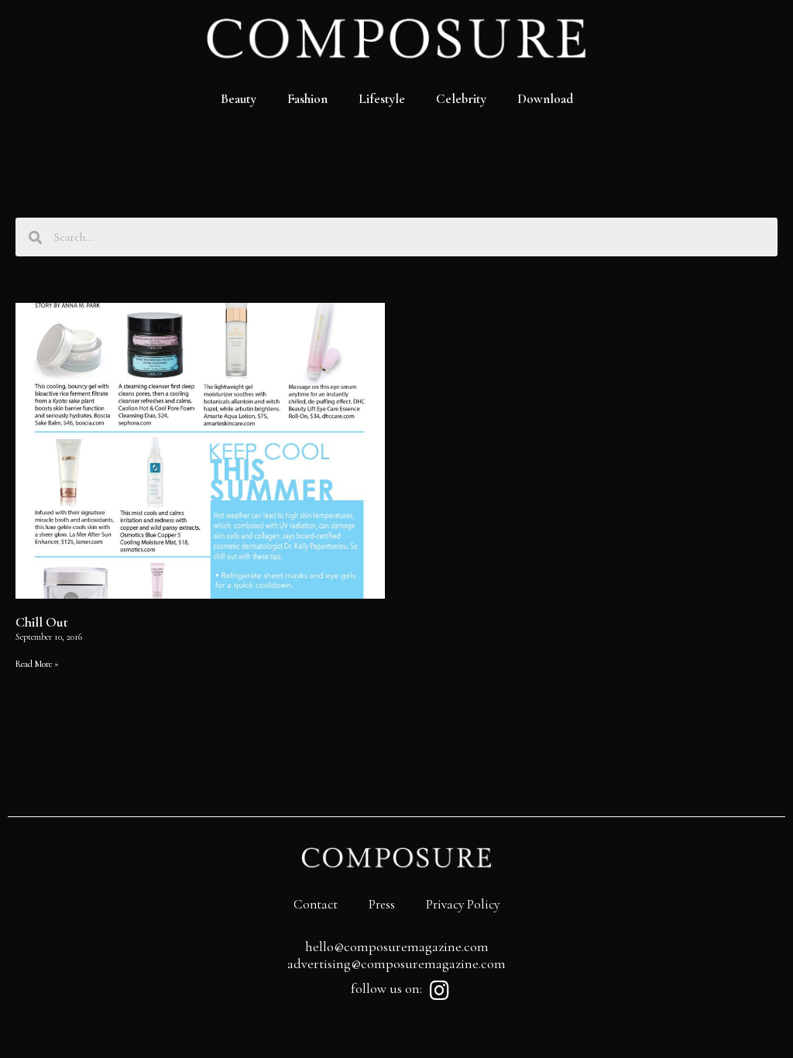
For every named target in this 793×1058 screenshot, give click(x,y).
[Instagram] (439, 990)
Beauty (238, 99)
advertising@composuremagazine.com (396, 963)
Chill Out (41, 621)
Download (545, 99)
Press (382, 904)
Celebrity (461, 99)
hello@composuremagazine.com (397, 946)
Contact (316, 904)
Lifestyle (382, 99)
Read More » (37, 663)
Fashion (307, 99)
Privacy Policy (462, 904)
